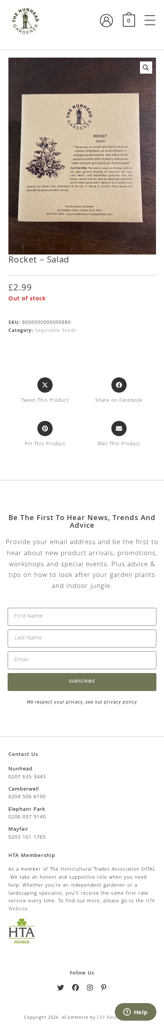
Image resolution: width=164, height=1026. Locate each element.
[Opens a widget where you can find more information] (135, 1012)
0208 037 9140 (27, 817)
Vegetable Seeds (56, 331)
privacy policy (120, 702)
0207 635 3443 (27, 777)
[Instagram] (90, 989)
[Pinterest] (104, 989)
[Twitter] (60, 989)
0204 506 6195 (27, 797)
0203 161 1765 (27, 837)
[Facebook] (75, 989)
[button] (146, 67)
